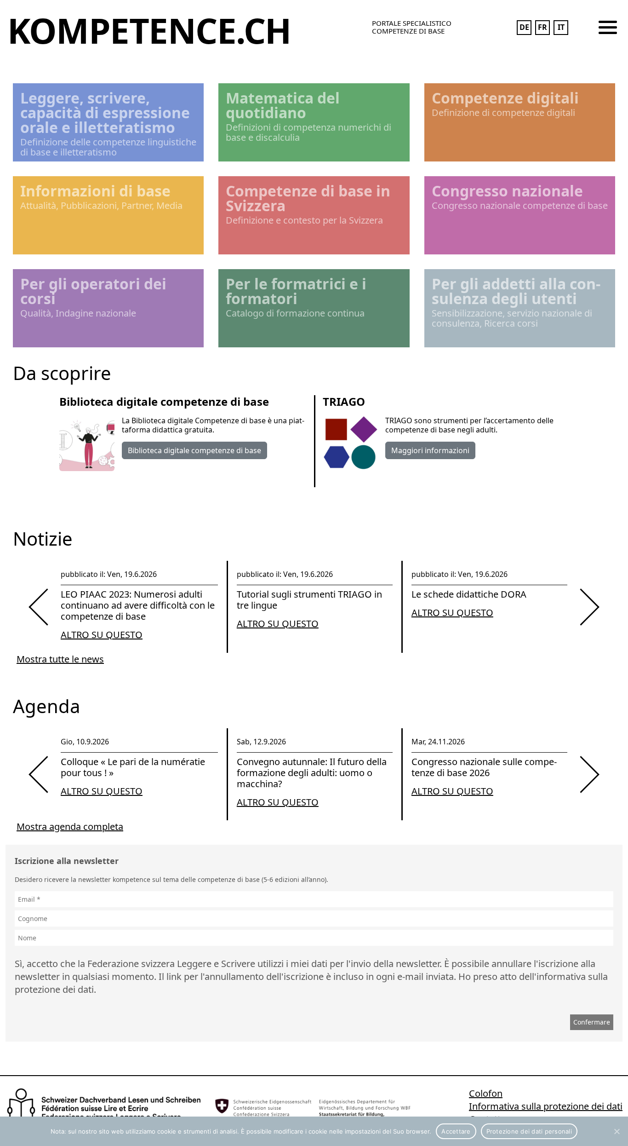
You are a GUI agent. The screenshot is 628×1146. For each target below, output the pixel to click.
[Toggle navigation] (608, 27)
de (524, 27)
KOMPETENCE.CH (149, 30)
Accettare (455, 1131)
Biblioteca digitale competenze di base (194, 450)
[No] (616, 1131)
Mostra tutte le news (60, 659)
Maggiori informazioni (430, 450)
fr (542, 27)
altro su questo (102, 634)
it (561, 27)
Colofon (485, 1093)
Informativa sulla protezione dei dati (545, 1106)
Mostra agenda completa (70, 826)
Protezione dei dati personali (529, 1131)
